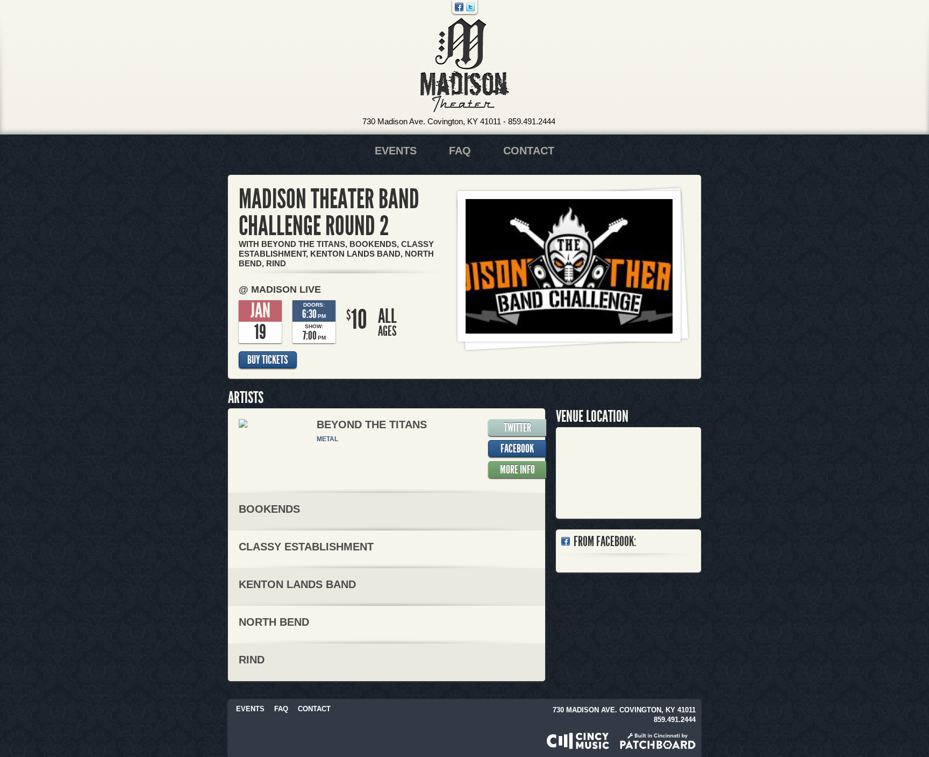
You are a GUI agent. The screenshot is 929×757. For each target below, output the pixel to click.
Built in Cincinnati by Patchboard (658, 741)
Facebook (459, 7)
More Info (517, 470)
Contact (528, 151)
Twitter (470, 7)
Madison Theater (464, 65)
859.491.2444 (531, 121)
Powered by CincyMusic (578, 741)
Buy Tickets (267, 360)
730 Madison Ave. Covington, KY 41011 (431, 121)
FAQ (460, 151)
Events (396, 151)
